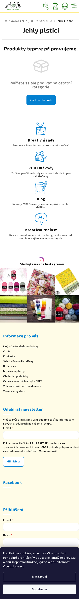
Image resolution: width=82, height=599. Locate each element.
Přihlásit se (13, 462)
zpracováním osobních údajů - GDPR (25, 447)
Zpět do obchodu (41, 100)
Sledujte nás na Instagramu (42, 264)
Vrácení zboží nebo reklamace (22, 386)
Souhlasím (39, 589)
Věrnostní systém (14, 391)
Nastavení (39, 576)
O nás (6, 351)
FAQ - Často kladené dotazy (20, 347)
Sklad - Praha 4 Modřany (18, 361)
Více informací (13, 566)
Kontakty (9, 356)
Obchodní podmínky (15, 376)
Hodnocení (10, 366)
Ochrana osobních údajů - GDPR (23, 381)
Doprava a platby (14, 371)
